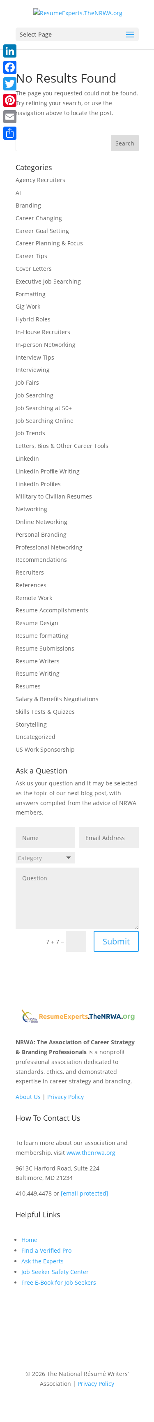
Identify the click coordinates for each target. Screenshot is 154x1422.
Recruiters (30, 572)
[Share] (10, 133)
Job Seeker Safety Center (55, 1272)
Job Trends (30, 433)
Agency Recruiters (40, 180)
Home (29, 1240)
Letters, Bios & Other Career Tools (62, 446)
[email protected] (84, 1193)
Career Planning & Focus (49, 243)
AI (18, 192)
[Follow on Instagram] (55, 1312)
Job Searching (34, 395)
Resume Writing (38, 673)
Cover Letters (34, 268)
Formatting (31, 294)
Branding (28, 205)
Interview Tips (35, 357)
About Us (28, 1097)
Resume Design (37, 623)
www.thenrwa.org (91, 1153)
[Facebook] (10, 67)
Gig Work (28, 306)
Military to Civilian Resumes (54, 496)
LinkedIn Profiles (38, 484)
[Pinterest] (10, 100)
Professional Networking (49, 547)
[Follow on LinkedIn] (38, 1312)
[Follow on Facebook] (22, 1312)
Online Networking (41, 522)
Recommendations (41, 559)
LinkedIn (27, 458)
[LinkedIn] (10, 51)
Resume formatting (42, 635)
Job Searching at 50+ (44, 408)
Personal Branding (41, 534)
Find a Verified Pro (46, 1250)
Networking (31, 509)
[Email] (10, 116)
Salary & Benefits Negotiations (57, 699)
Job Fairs (27, 382)
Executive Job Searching (48, 281)
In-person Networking (46, 345)
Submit (116, 941)
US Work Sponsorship (45, 749)
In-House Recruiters (43, 332)
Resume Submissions (45, 648)
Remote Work (34, 598)
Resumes (28, 686)
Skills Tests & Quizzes (45, 712)
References (31, 585)
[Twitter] (10, 84)
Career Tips (31, 256)
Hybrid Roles (33, 319)
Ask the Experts (42, 1261)
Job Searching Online (45, 421)
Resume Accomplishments (52, 610)
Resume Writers (38, 661)
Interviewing (33, 370)
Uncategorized (35, 737)
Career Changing (39, 218)
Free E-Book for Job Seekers (58, 1282)
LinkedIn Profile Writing (48, 471)
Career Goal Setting (42, 231)
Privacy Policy (65, 1097)
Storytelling (31, 724)
